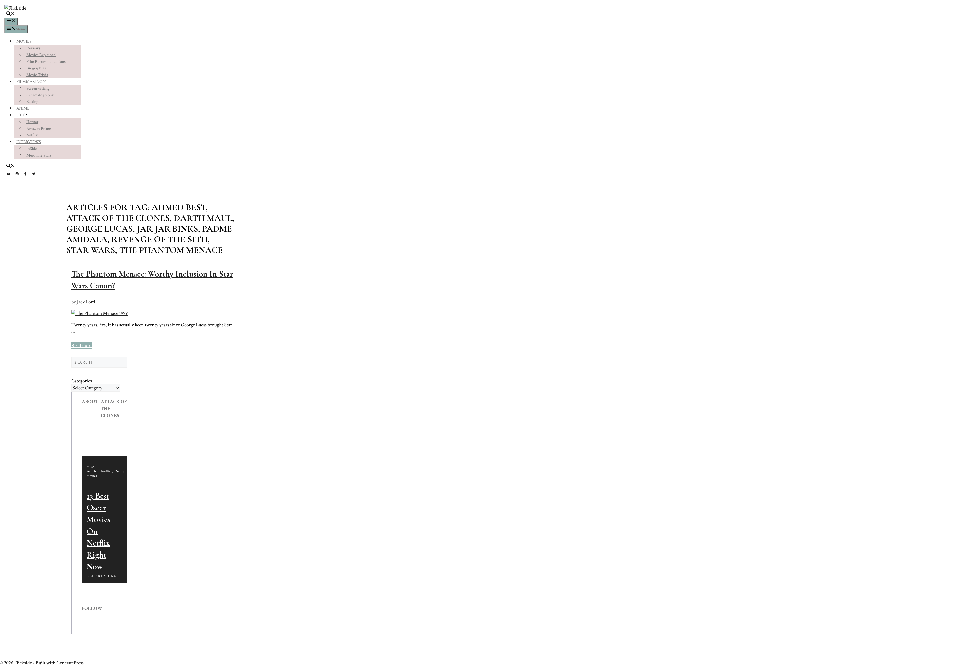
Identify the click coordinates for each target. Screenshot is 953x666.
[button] (10, 14)
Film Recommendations (46, 61)
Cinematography (40, 95)
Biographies (36, 68)
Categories (81, 381)
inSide (31, 148)
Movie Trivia (37, 75)
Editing (32, 101)
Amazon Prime (38, 128)
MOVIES (23, 41)
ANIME (22, 108)
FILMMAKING (29, 81)
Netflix (32, 135)
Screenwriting (38, 88)
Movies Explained (41, 55)
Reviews (33, 48)
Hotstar (32, 122)
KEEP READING (102, 576)
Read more (81, 345)
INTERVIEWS (28, 142)
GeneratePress (70, 663)
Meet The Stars (38, 155)
